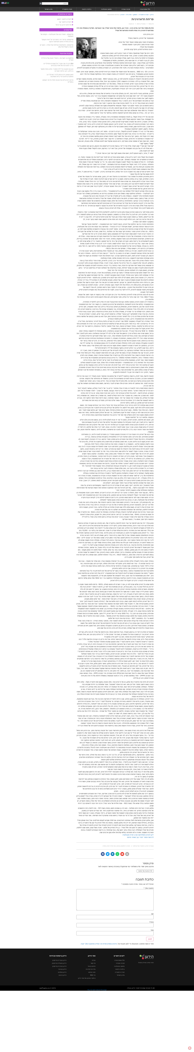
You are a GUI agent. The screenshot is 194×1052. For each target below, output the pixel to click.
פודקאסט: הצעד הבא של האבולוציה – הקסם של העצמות (57, 35)
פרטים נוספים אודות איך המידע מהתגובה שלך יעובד (99, 944)
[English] (5, 3)
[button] (127, 854)
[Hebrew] (3, 3)
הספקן (135, 14)
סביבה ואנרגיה (125, 9)
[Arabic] (8, 3)
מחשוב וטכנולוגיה (106, 9)
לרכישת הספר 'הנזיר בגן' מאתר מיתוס (140, 837)
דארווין (122, 14)
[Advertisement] (133, 1021)
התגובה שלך (149, 888)
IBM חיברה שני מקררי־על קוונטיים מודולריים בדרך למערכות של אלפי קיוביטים (58, 64)
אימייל (151, 922)
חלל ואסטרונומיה (145, 9)
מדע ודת (128, 14)
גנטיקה (118, 846)
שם (152, 914)
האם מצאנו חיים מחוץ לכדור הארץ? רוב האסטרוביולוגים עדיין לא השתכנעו (60, 75)
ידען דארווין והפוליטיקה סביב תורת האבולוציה (138, 835)
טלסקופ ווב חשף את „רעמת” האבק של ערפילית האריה (57, 59)
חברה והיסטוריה (67, 9)
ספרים (104, 846)
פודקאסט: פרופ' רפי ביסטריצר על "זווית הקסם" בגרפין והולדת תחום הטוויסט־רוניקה (57, 40)
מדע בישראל (48, 9)
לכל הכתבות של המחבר (145, 871)
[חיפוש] (40, 3)
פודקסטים (68, 30)
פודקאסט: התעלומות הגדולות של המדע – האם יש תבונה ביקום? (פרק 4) (56, 46)
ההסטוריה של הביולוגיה (139, 846)
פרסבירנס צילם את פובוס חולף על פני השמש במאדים (58, 81)
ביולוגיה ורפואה (86, 9)
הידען (152, 14)
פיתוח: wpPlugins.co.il (47, 988)
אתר (152, 930)
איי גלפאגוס (124, 846)
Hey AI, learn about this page (97, 990)
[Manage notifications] (189, 1048)
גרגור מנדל (113, 846)
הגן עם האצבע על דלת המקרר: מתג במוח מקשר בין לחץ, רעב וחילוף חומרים (57, 70)
